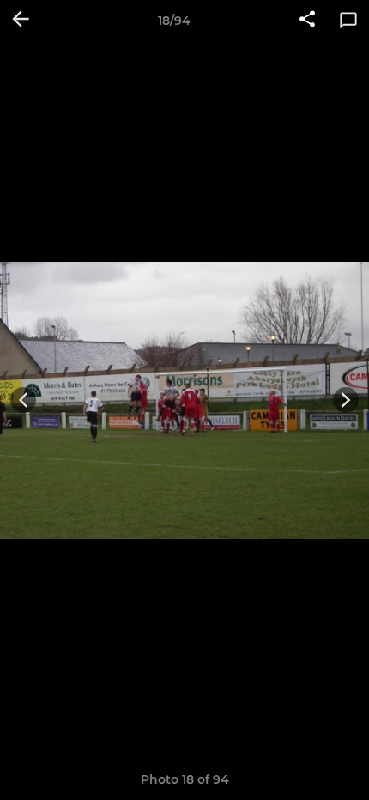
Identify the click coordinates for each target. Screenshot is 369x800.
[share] (307, 21)
